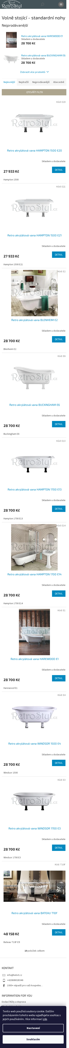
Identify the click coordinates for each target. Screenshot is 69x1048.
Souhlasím (33, 1039)
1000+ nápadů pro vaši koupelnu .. (24, 985)
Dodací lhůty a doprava (14, 1002)
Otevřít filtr (34, 92)
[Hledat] (42, 4)
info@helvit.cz (14, 975)
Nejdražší (24, 82)
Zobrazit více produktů (32, 71)
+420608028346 (15, 980)
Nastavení (33, 1028)
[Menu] (61, 4)
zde (45, 1019)
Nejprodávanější (41, 82)
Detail (59, 169)
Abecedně (58, 82)
